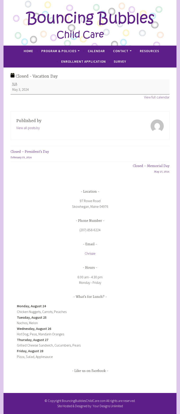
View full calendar (156, 97)
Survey (120, 61)
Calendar (96, 51)
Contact (120, 51)
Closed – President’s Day (30, 154)
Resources (149, 51)
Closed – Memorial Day (151, 168)
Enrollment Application (83, 61)
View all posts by (28, 128)
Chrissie (90, 253)
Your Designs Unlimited (108, 406)
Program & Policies (58, 51)
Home (28, 51)
